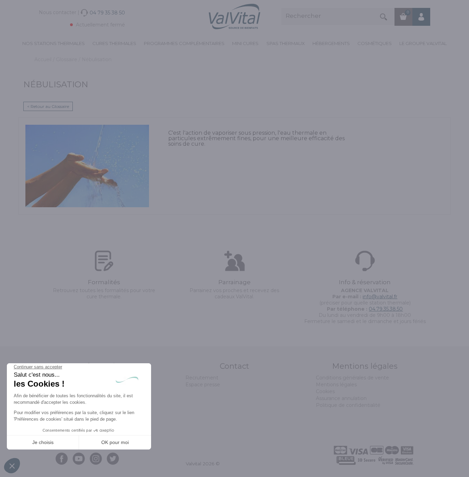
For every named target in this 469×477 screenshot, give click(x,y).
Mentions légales (336, 384)
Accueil (43, 59)
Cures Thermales (114, 43)
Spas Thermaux (285, 43)
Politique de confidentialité (348, 405)
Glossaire (67, 59)
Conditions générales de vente (352, 378)
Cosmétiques (374, 43)
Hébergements (331, 43)
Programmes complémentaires (184, 43)
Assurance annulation (341, 398)
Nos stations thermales (53, 43)
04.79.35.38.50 (386, 309)
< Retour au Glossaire (48, 106)
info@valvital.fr (380, 296)
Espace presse (202, 384)
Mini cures (245, 43)
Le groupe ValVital (423, 43)
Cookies (325, 391)
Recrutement (201, 378)
